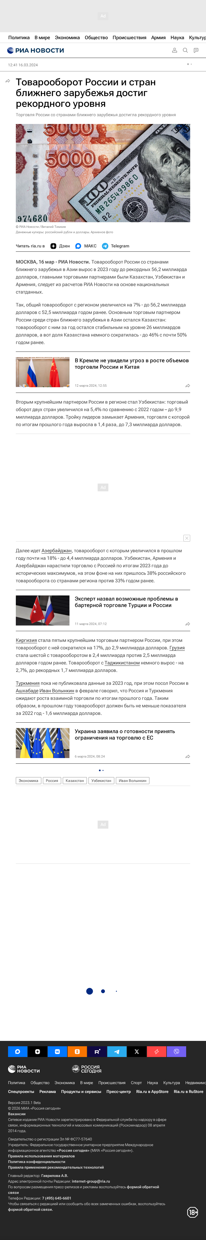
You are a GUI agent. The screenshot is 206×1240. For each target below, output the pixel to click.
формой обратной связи (30, 1209)
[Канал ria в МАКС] (17, 1051)
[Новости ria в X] (136, 1051)
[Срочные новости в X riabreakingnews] (156, 1051)
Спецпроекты (21, 1091)
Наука (152, 1082)
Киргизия (26, 640)
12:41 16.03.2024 (23, 65)
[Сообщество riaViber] (176, 1051)
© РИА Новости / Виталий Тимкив (41, 227)
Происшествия (112, 1082)
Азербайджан (57, 550)
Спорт (136, 1082)
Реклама (47, 1091)
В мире (86, 1082)
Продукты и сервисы (81, 1091)
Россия (52, 780)
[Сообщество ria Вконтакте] (57, 1051)
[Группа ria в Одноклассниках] (77, 1051)
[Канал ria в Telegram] (117, 1051)
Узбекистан (101, 780)
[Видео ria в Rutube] (97, 1051)
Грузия (177, 647)
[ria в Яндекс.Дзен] (37, 1051)
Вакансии (16, 1114)
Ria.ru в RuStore (188, 1091)
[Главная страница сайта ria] (35, 50)
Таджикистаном (122, 662)
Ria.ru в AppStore (152, 1091)
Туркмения (28, 683)
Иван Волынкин (56, 690)
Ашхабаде (27, 690)
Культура (171, 1082)
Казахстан (75, 780)
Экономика (28, 780)
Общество (40, 1082)
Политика (16, 1082)
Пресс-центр (118, 1091)
